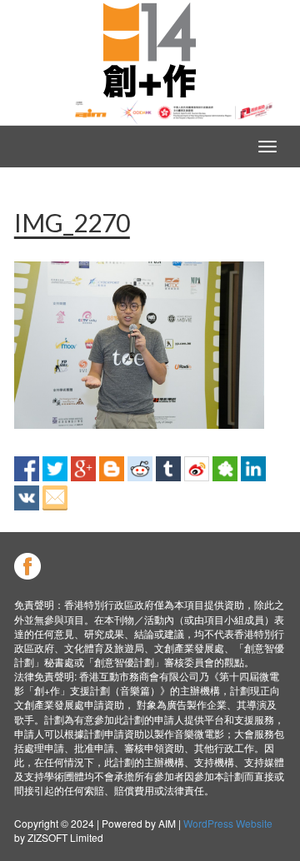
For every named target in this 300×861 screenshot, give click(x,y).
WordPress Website (227, 823)
